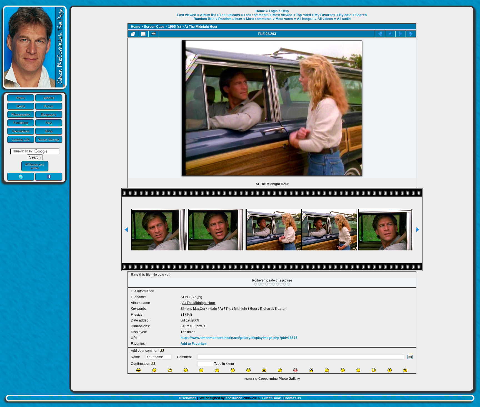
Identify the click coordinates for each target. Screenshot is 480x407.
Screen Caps (154, 27)
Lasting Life (20, 139)
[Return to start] (380, 34)
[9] (284, 284)
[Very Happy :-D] (170, 370)
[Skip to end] (411, 34)
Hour (254, 309)
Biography (48, 114)
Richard (266, 309)
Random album (230, 19)
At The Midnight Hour (201, 27)
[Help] (162, 351)
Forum (49, 106)
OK (410, 357)
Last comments (256, 15)
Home (20, 97)
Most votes (284, 19)
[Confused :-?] (280, 370)
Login (273, 11)
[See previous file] (390, 34)
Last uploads (230, 15)
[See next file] (401, 34)
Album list (208, 15)
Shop (49, 131)
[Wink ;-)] (358, 370)
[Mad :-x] (327, 370)
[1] (256, 284)
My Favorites (325, 15)
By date (345, 15)
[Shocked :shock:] (311, 370)
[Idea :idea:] (374, 370)
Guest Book (271, 398)
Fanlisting (20, 122)
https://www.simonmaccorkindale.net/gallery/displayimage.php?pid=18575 (239, 338)
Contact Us (292, 398)
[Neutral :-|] (201, 370)
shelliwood (234, 398)
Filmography (20, 114)
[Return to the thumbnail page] (133, 34)
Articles (48, 97)
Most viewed (282, 15)
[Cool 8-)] (248, 370)
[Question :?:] (405, 370)
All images (305, 19)
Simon (186, 309)
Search (361, 15)
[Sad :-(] (217, 370)
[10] (288, 284)
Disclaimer (187, 398)
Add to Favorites (194, 344)
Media (20, 106)
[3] (263, 284)
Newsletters (20, 131)
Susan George (48, 139)
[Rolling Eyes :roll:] (343, 370)
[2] (259, 284)
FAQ (49, 122)
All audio (344, 19)
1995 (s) (174, 27)
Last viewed (186, 15)
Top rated (303, 15)
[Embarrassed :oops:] (295, 370)
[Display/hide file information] (143, 34)
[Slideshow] (154, 34)
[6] (274, 284)
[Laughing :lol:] (138, 370)
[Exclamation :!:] (390, 370)
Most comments (259, 19)
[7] (277, 284)
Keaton (280, 309)
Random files (204, 19)
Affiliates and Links (34, 166)
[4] (266, 284)
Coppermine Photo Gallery (279, 379)
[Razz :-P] (154, 370)
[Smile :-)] (186, 370)
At (221, 309)
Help (285, 11)
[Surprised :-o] (264, 370)
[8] (281, 284)
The (228, 309)
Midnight (240, 309)
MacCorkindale (205, 309)
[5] (270, 284)
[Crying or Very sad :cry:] (233, 370)
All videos (325, 19)
